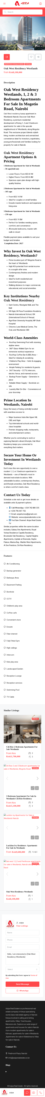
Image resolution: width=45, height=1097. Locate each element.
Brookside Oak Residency (14, 536)
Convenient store (14, 620)
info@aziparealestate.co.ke (19, 1058)
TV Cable (10, 697)
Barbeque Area (13, 578)
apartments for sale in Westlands (26, 1034)
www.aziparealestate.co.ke (30, 517)
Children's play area (14, 606)
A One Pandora (10, 545)
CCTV (9, 599)
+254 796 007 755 (18, 511)
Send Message (22, 984)
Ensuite (10, 627)
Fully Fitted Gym (13, 641)
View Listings (22, 926)
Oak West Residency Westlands (19, 892)
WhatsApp (23, 991)
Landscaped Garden (15, 669)
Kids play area (12, 662)
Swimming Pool (13, 690)
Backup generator (14, 571)
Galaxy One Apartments (21, 530)
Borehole (10, 592)
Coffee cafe (12, 613)
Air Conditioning (13, 564)
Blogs (8, 1065)
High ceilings (12, 648)
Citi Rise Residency (24, 545)
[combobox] (22, 969)
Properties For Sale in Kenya (14, 64)
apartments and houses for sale (18, 1027)
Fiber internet (12, 634)
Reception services (14, 683)
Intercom (10, 655)
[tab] (7, 57)
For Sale (28, 64)
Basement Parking (14, 585)
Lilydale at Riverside (22, 539)
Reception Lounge (14, 676)
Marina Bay (14, 542)
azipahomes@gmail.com (27, 514)
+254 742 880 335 (31, 508)
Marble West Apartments (30, 542)
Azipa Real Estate (12, 1009)
